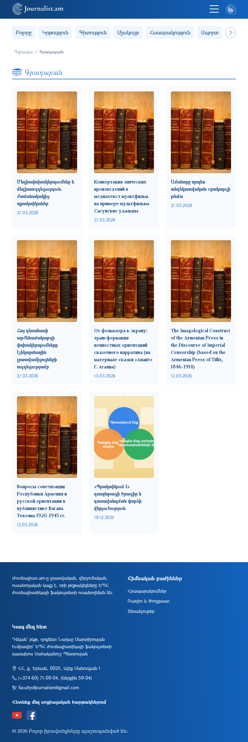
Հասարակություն (170, 32)
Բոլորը (23, 32)
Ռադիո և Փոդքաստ (148, 601)
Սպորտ (210, 32)
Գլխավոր (24, 52)
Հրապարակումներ (147, 591)
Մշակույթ (128, 32)
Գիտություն (92, 32)
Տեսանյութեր (141, 611)
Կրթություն (55, 32)
